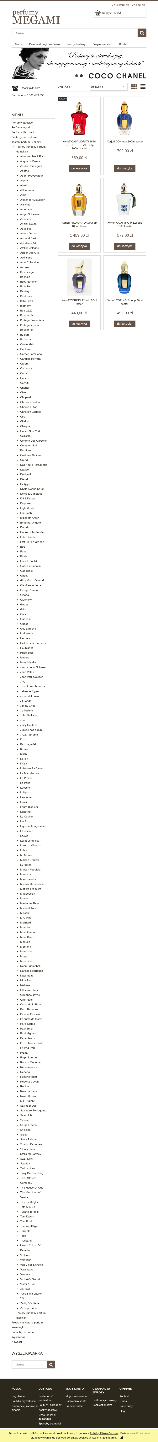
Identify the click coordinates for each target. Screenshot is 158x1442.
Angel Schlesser (30, 214)
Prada (24, 1052)
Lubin (23, 850)
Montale (25, 941)
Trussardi (26, 1240)
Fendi (23, 551)
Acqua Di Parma (30, 161)
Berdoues (26, 296)
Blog (122, 1411)
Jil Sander (26, 700)
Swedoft (25, 1163)
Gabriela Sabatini (30, 565)
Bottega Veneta (29, 325)
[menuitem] (18, 44)
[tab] (76, 75)
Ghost (24, 575)
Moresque (26, 951)
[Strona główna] (37, 16)
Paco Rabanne (29, 1009)
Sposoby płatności (50, 1423)
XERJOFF (26, 1288)
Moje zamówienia (76, 1396)
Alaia (23, 194)
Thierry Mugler (29, 1202)
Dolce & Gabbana (31, 493)
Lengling (25, 811)
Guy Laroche (28, 628)
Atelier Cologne (29, 247)
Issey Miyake (28, 662)
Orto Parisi (26, 999)
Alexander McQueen (32, 199)
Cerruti (24, 382)
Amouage (26, 209)
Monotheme (27, 932)
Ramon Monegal (30, 1062)
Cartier (24, 373)
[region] (79, 63)
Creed (24, 459)
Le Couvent (27, 816)
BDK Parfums (28, 281)
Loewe (24, 835)
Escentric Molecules (32, 532)
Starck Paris (27, 1149)
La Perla (25, 782)
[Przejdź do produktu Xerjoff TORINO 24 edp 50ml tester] (124, 277)
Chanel (24, 387)
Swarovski (26, 1158)
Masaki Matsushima (32, 884)
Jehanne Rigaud (30, 691)
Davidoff (25, 469)
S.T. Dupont (27, 1100)
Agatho (24, 170)
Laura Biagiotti (29, 806)
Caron (24, 363)
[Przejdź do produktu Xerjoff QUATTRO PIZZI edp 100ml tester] (124, 199)
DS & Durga (27, 498)
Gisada (24, 594)
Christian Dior (28, 406)
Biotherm (25, 305)
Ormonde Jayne (30, 994)
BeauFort (26, 286)
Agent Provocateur (31, 175)
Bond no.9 (26, 315)
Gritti (23, 609)
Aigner (24, 180)
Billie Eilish (26, 300)
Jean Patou (27, 671)
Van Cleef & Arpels (31, 1264)
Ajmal (23, 185)
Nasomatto (27, 975)
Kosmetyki (18, 1327)
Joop (23, 720)
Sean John (26, 1115)
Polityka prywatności (24, 1400)
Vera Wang (27, 1269)
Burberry (25, 339)
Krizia (23, 763)
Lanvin (24, 802)
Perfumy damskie (22, 122)
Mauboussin (27, 893)
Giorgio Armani (29, 590)
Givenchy (26, 599)
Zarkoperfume (29, 1308)
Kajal (23, 739)
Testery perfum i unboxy (26, 141)
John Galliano (28, 715)
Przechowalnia (74, 1405)
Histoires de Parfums (33, 643)
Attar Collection (29, 262)
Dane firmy (126, 1405)
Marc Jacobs (28, 879)
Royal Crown (28, 1096)
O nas (123, 1400)
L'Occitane (26, 831)
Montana (25, 946)
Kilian (23, 753)
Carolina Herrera (30, 358)
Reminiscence (28, 1067)
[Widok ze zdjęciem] (134, 87)
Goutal (24, 604)
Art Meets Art (28, 243)
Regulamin (18, 1396)
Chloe (23, 392)
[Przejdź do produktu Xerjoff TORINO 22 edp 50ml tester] (79, 277)
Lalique (24, 792)
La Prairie (26, 778)
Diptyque (25, 484)
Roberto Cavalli (29, 1081)
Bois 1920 (26, 310)
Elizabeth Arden (29, 517)
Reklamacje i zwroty (104, 1400)
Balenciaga (27, 272)
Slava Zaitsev (28, 1139)
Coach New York (30, 431)
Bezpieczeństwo (102, 1404)
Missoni (24, 912)
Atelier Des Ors (29, 252)
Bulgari (24, 334)
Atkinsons (26, 257)
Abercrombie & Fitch (32, 156)
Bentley (24, 291)
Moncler (25, 927)
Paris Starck (27, 1023)
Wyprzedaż (18, 1336)
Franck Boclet (28, 561)
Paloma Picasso (30, 1014)
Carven (24, 378)
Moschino (26, 961)
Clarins (24, 421)
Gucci (23, 614)
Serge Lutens (28, 1124)
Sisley (23, 1134)
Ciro (22, 416)
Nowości (17, 1341)
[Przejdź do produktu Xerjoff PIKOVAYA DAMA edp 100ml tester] (79, 199)
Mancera (25, 874)
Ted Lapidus (27, 1168)
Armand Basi (28, 238)
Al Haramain (27, 190)
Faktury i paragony (50, 1404)
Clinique (25, 426)
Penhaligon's (28, 1033)
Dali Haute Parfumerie (33, 464)
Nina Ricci (26, 980)
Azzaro (24, 267)
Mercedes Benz (29, 903)
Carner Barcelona (31, 353)
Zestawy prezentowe (24, 137)
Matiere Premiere (30, 888)
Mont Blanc (27, 937)
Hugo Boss (27, 652)
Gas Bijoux (26, 570)
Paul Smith (26, 1028)
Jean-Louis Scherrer (32, 686)
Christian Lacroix (30, 411)
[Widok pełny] (142, 87)
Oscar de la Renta (31, 1004)
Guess (24, 623)
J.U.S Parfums (29, 734)
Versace (25, 1274)
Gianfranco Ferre (30, 585)
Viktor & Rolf (27, 1283)
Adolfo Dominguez (31, 166)
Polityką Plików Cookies (104, 1433)
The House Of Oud (31, 1187)
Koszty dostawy (48, 1409)
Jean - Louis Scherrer (33, 667)
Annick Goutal (28, 223)
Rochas (24, 1086)
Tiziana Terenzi (29, 1211)
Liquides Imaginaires (32, 826)
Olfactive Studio (29, 990)
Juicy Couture (28, 724)
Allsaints (25, 204)
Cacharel (25, 349)
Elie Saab (26, 512)
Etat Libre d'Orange (32, 541)
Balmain (25, 276)
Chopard (25, 397)
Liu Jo (24, 821)
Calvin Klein (27, 344)
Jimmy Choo (27, 705)
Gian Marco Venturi (32, 580)
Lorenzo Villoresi (30, 845)
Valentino (25, 1259)
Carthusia (26, 368)
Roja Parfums (28, 1091)
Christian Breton (30, 402)
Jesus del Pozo (29, 696)
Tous (23, 1235)
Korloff (24, 758)
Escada (24, 527)
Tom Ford (26, 1221)
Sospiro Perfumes (31, 1144)
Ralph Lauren (28, 1057)
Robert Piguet (28, 1076)
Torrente (25, 1230)
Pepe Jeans (27, 1038)
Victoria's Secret (30, 1279)
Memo (24, 898)
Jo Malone (26, 710)
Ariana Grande (29, 233)
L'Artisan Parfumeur (32, 768)
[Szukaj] (142, 33)
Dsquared (26, 503)
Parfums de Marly (31, 1018)
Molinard (25, 922)
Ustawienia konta (76, 1400)
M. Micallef (26, 855)
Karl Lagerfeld (28, 744)
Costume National (31, 455)
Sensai (24, 1120)
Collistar (25, 435)
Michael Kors (28, 908)
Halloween (26, 633)
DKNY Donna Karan (32, 488)
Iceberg (24, 657)
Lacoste (25, 787)
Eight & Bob (27, 508)
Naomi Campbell (30, 965)
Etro (22, 546)
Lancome (26, 797)
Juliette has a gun (31, 729)
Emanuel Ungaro (30, 522)
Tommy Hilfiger (29, 1226)
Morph (24, 956)
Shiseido (25, 1129)
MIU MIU (25, 917)
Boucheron (27, 329)
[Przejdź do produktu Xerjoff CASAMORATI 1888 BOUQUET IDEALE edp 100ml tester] (79, 118)
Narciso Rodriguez (31, 970)
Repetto (25, 1071)
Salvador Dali (28, 1105)
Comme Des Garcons (33, 440)
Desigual (25, 474)
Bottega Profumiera (32, 320)
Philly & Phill (27, 1047)
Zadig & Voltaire (30, 1303)
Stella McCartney (30, 1153)
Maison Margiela (30, 869)
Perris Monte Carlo (31, 1043)
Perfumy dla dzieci (23, 132)
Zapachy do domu (23, 1332)
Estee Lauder (28, 537)
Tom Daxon (27, 1216)
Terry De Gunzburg (32, 1173)
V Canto (25, 1255)
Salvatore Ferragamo (33, 1110)
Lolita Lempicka (29, 840)
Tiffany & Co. (28, 1206)
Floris (23, 556)
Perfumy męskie (21, 127)
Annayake (26, 219)
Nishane (25, 985)
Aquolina (25, 228)
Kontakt (124, 1396)
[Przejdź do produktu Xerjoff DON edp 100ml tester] (124, 118)
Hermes (25, 638)
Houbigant (26, 647)
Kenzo (24, 749)
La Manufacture (30, 773)
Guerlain (25, 618)
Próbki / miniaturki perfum (27, 1322)
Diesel (24, 479)
